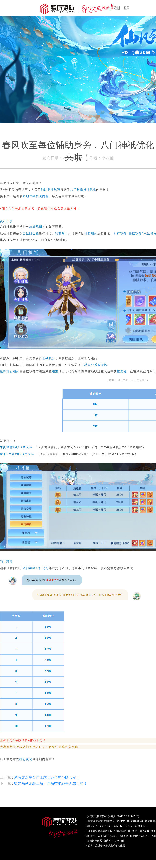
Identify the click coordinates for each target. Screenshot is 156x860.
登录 (127, 8)
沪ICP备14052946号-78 (129, 821)
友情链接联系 (94, 840)
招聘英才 (108, 840)
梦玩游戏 (92, 816)
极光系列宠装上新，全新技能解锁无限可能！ (43, 783)
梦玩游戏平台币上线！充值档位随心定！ (40, 777)
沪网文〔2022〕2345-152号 (123, 816)
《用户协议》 (126, 835)
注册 (117, 8)
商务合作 (120, 840)
